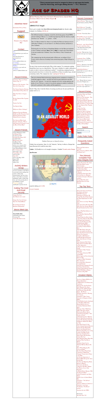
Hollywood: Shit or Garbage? (20, 109)
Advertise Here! (21, 24)
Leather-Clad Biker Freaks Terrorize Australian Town (83, 332)
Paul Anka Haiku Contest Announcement (83, 165)
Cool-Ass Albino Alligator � (48, 18)
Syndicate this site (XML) (83, 390)
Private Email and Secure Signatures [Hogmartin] (19, 205)
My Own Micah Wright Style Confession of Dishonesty (84, 351)
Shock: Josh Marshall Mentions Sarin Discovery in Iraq (85, 329)
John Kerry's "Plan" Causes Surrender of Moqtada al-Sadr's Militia (84, 298)
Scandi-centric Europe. (69, 149)
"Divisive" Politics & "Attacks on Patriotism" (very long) (84, 384)
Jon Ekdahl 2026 (17, 134)
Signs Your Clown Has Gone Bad (85, 204)
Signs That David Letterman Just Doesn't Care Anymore (84, 233)
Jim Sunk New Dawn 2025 (19, 137)
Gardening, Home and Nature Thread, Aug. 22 (20, 80)
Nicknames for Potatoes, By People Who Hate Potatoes (85, 196)
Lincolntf (79, 33)
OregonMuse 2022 (17, 153)
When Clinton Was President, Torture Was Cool (84, 336)
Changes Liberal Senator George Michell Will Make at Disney (84, 269)
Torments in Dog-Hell (82, 271)
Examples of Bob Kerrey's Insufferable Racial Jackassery (84, 236)
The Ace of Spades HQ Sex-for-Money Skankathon (84, 280)
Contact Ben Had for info (19, 218)
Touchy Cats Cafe (17, 103)
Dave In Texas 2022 (18, 149)
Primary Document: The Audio (84, 162)
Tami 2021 (15, 156)
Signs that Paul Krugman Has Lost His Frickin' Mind (84, 222)
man (78, 80)
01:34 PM (42, 186)
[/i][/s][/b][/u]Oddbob (82, 69)
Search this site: (80, 130)
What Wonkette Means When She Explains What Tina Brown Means (85, 340)
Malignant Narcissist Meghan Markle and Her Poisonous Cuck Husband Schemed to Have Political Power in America (21, 115)
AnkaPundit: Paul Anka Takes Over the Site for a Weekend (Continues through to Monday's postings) (84, 176)
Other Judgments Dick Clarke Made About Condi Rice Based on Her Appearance (84, 243)
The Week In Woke (17, 106)
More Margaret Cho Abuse (83, 287)
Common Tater (80, 85)
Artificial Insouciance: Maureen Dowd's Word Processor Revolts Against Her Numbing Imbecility (85, 318)
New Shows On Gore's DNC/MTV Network (82, 193)
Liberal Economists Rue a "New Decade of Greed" (84, 314)
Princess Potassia (81, 21)
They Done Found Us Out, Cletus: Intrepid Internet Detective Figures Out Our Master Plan (85, 326)
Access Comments (34, 189)
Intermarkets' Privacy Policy (19, 27)
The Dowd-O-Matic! (82, 372)
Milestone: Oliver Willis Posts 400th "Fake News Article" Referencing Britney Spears (84, 310)
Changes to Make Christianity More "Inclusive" (84, 259)
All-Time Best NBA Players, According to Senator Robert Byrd (84, 226)
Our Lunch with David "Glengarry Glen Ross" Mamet (84, 365)
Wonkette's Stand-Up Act (83, 343)
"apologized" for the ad (59, 74)
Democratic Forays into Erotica (84, 190)
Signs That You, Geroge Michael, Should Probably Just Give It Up (85, 207)
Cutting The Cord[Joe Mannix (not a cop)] (19, 195)
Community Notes (81, 58)
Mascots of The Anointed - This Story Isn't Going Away (20, 85)
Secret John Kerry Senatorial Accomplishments (84, 262)
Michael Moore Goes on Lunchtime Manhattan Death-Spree (84, 305)
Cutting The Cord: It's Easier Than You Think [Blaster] (19, 200)
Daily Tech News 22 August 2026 (85, 103)
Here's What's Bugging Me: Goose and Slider (83, 348)
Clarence (79, 64)
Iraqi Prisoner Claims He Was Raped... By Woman (84, 290)
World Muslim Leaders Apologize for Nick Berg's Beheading (85, 301)
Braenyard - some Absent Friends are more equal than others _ (85, 45)
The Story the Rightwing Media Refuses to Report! (84, 362)
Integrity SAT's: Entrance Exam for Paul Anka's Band (84, 168)
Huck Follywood (81, 27)
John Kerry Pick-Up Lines (83, 267)
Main (38, 18)
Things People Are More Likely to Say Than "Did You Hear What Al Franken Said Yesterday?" (85, 218)
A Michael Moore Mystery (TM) (85, 371)
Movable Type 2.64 (81, 395)
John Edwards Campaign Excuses (85, 265)
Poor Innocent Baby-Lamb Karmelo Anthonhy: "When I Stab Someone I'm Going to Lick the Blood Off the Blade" (21, 122)
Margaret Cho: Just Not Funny (84, 285)
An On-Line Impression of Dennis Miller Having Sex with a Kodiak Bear (85, 358)
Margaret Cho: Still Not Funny (84, 288)
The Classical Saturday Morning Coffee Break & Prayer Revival (20, 89)
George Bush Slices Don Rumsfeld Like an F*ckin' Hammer (83, 181)
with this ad (45, 31)
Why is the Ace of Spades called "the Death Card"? (84, 151)
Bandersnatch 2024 (17, 140)
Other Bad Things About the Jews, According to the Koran (84, 230)
